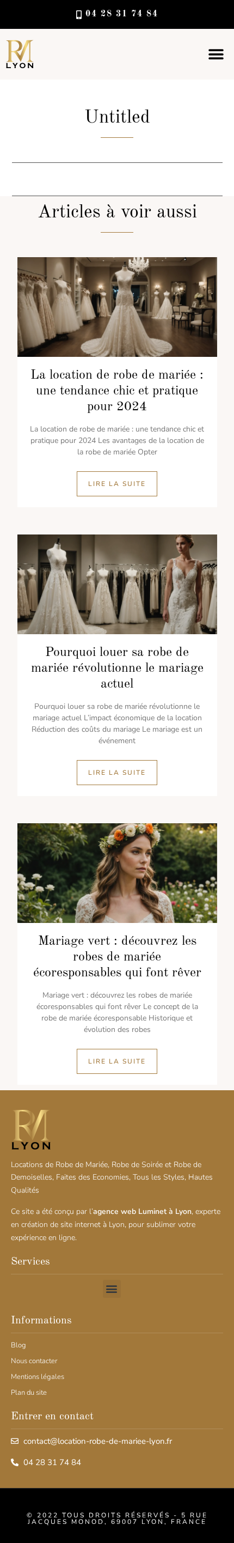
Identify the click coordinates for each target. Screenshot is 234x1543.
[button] (216, 54)
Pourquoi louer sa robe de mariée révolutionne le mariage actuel (117, 668)
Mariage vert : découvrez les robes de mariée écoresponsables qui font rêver (117, 957)
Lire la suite (117, 483)
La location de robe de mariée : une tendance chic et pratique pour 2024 (117, 391)
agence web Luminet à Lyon (142, 1211)
